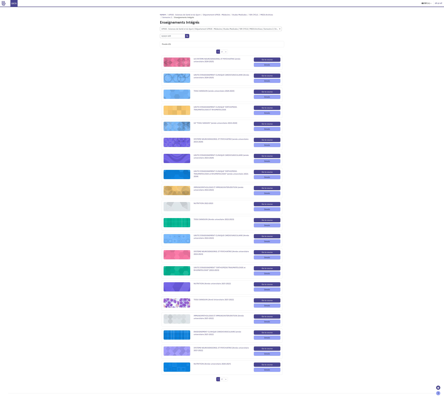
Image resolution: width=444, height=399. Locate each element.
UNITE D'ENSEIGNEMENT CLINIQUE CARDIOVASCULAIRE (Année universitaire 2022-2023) (221, 236)
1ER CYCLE (253, 14)
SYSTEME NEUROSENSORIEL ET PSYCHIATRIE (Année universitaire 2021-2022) (221, 349)
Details (267, 65)
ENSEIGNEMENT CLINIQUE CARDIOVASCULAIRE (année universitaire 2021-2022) (217, 332)
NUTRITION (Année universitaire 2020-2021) (212, 364)
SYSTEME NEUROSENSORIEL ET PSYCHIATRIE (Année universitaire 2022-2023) (221, 252)
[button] (426, 3)
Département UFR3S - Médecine (216, 14)
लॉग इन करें (438, 3)
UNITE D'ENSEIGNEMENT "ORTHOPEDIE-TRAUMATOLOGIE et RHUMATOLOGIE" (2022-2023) (219, 268)
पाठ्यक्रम (163, 14)
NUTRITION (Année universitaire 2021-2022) (212, 283)
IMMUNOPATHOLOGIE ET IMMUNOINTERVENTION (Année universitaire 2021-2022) (219, 316)
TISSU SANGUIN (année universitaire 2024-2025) (214, 91)
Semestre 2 (167, 17)
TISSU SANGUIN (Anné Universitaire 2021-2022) (214, 299)
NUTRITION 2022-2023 (203, 203)
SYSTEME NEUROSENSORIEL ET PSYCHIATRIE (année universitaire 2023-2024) (221, 140)
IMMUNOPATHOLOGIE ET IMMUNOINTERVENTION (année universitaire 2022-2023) (218, 188)
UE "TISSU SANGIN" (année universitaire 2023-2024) (215, 123)
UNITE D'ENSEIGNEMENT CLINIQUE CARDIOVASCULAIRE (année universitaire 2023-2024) (221, 156)
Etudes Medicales (239, 14)
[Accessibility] (438, 388)
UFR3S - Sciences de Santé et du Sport (184, 14)
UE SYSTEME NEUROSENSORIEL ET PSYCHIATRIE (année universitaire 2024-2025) (217, 60)
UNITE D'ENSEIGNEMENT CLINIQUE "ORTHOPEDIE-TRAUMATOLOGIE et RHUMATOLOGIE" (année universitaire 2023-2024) (221, 174)
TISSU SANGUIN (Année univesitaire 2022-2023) (214, 219)
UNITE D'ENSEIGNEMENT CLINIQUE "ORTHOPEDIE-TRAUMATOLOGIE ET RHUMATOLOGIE (215, 108)
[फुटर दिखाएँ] (438, 393)
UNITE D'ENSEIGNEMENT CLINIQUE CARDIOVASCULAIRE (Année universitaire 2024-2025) (221, 76)
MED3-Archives (266, 14)
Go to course (267, 59)
